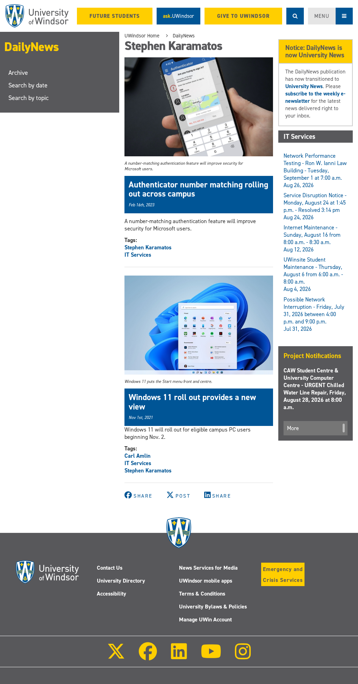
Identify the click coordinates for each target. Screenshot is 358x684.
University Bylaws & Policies (213, 606)
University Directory (121, 580)
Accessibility (111, 593)
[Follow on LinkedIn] (178, 656)
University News (304, 86)
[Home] (37, 16)
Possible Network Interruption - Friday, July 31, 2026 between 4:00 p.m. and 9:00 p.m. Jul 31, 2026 (314, 314)
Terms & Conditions (202, 593)
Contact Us (109, 567)
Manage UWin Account (205, 619)
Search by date (28, 85)
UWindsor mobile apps (205, 580)
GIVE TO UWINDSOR (243, 16)
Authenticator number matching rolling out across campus (198, 189)
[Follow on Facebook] (148, 656)
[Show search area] (295, 16)
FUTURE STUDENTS (115, 16)
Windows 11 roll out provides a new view (192, 402)
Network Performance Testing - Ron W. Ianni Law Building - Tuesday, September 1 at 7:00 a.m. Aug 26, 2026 (315, 170)
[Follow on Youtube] (211, 656)
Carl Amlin (137, 455)
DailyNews (31, 46)
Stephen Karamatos (148, 247)
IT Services (137, 254)
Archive (18, 73)
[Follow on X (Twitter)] (116, 656)
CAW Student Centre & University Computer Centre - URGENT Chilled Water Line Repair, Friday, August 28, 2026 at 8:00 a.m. (315, 389)
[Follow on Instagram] (243, 656)
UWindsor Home (141, 35)
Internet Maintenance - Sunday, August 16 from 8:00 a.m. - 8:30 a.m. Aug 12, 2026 (312, 238)
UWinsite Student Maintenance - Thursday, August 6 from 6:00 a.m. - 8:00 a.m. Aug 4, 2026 (313, 274)
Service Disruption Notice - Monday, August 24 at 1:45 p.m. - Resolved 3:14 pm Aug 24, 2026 (315, 206)
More (293, 428)
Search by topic (28, 98)
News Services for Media (208, 567)
